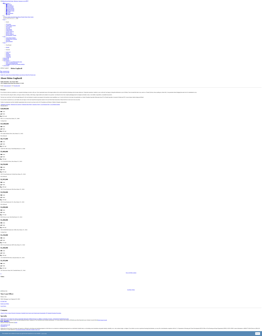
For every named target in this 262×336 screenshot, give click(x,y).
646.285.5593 (17, 85)
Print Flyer (28, 74)
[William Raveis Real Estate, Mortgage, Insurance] (12, 1)
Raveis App (32, 74)
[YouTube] (5, 321)
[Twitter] (2, 321)
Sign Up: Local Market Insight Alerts (14, 61)
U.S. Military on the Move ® (43, 318)
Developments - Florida (11, 35)
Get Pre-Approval (10, 31)
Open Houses (10, 7)
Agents (31, 17)
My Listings (6, 74)
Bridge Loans (9, 32)
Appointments (10, 13)
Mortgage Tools (10, 10)
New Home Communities (18, 318)
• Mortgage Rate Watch (27, 104)
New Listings (8, 17)
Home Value (27, 17)
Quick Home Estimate (11, 37)
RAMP (8, 12)
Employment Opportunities (40, 313)
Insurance (5, 59)
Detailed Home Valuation (11, 39)
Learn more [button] (44, 333)
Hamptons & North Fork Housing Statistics (15, 64)
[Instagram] (3, 321)
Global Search (9, 30)
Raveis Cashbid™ (10, 34)
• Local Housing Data (44, 104)
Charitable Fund (24, 313)
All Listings (8, 24)
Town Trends (6, 60)
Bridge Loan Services (20, 74)
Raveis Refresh (9, 41)
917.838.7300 (4, 301)
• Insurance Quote (36, 104)
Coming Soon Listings (11, 25)
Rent (4, 42)
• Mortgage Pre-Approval (15, 104)
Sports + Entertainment (54, 318)
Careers (9, 313)
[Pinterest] (6, 321)
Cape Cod (8, 52)
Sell (4, 36)
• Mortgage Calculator (5, 104)
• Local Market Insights (55, 104)
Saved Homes (10, 5)
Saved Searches (10, 8)
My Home (9, 4)
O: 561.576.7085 (5, 72)
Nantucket (8, 55)
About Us (3, 313)
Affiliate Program (32, 318)
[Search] (17, 18)
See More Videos (131, 289)
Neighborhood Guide (64, 318)
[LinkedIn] (7, 321)
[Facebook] (1, 321)
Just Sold (13, 17)
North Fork (8, 56)
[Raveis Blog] (8, 321)
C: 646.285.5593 (5, 71)
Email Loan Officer (5, 303)
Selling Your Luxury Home (6, 318)
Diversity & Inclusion (16, 313)
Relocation (26, 318)
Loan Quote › (3, 306)
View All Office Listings (131, 272)
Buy (4, 19)
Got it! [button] (257, 333)
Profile (8, 14)
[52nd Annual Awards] (102, 320)
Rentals (22, 17)
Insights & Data (10, 9)
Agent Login (31, 313)
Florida (7, 53)
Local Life (5, 65)
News (6, 313)
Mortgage (5, 58)
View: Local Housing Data (12, 63)
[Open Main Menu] (28, 1)
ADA (5, 325)
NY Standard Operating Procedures (53, 313)
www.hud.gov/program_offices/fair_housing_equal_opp (27, 329)
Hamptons (8, 54)
